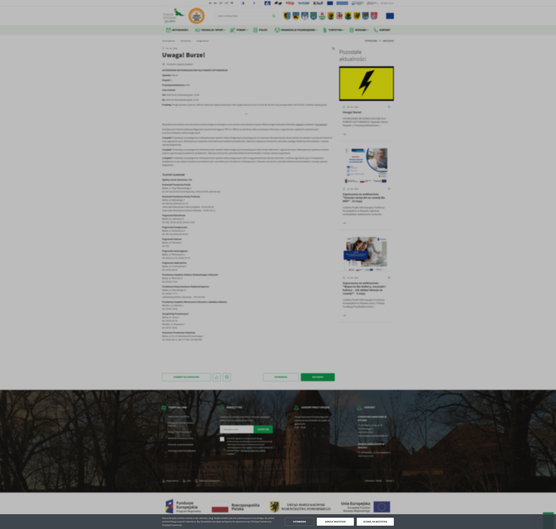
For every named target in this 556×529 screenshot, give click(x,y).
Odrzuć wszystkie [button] (335, 521)
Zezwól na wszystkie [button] (375, 521)
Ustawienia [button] (299, 521)
